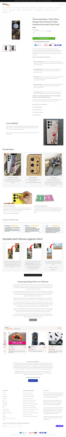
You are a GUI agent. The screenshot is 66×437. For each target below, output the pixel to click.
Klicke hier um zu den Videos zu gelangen (11, 213)
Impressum (4, 394)
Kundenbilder (5, 398)
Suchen (4, 414)
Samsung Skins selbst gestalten (28, 394)
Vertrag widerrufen (33, 380)
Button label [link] (33, 319)
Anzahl (33, 32)
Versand (44, 434)
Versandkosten (49, 30)
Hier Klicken (52, 269)
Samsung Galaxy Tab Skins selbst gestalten (30, 416)
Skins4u (13, 434)
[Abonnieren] (20, 426)
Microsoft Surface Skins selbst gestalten (29, 400)
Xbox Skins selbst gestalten (27, 414)
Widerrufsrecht (5, 401)
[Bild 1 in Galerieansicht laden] (6, 48)
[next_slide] (63, 344)
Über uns (4, 400)
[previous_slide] (3, 344)
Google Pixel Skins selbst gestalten (29, 396)
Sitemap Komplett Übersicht (7, 412)
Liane (48, 346)
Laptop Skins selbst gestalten (28, 398)
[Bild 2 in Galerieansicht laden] (13, 48)
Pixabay (27, 263)
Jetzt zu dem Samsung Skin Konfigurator (33, 275)
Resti (8, 346)
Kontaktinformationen (53, 434)
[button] (8, 8)
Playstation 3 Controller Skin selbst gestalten (30, 412)
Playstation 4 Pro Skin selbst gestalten (29, 405)
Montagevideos (5, 403)
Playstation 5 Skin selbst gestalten (29, 401)
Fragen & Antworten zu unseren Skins (9, 418)
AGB (3, 407)
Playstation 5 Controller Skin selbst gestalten (30, 403)
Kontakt (4, 392)
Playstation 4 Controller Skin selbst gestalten (30, 409)
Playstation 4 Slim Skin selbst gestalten (29, 407)
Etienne (28, 346)
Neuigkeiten (5, 416)
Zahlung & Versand (6, 409)
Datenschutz (5, 405)
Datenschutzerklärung (36, 434)
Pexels (32, 263)
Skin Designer (5, 396)
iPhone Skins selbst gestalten (28, 392)
